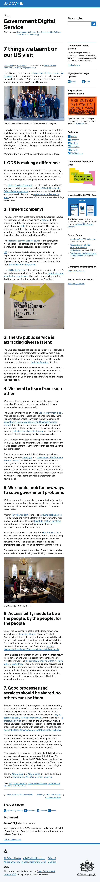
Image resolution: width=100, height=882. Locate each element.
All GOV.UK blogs (12, 858)
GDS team (17, 68)
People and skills (29, 68)
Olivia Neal (8, 65)
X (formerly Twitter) (15, 810)
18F (10, 783)
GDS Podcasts (77, 153)
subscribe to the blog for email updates (32, 777)
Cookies (52, 861)
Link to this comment (12, 839)
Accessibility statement (34, 861)
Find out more (74, 65)
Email (53, 810)
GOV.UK (52, 858)
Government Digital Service (29, 24)
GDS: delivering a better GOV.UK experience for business (80, 247)
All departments (12, 861)
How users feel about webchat (19, 794)
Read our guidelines (76, 271)
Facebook (31, 810)
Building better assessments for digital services (49, 795)
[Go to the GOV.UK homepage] (13, 3)
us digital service (19, 786)
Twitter (74, 136)
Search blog (76, 18)
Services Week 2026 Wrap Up (82, 239)
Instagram (75, 146)
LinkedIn (43, 810)
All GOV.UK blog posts (34, 858)
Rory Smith (21, 65)
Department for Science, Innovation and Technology (38, 33)
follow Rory (17, 773)
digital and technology (37, 783)
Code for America (19, 783)
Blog (7, 15)
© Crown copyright (86, 874)
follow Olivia (34, 773)
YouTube (74, 143)
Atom (87, 81)
